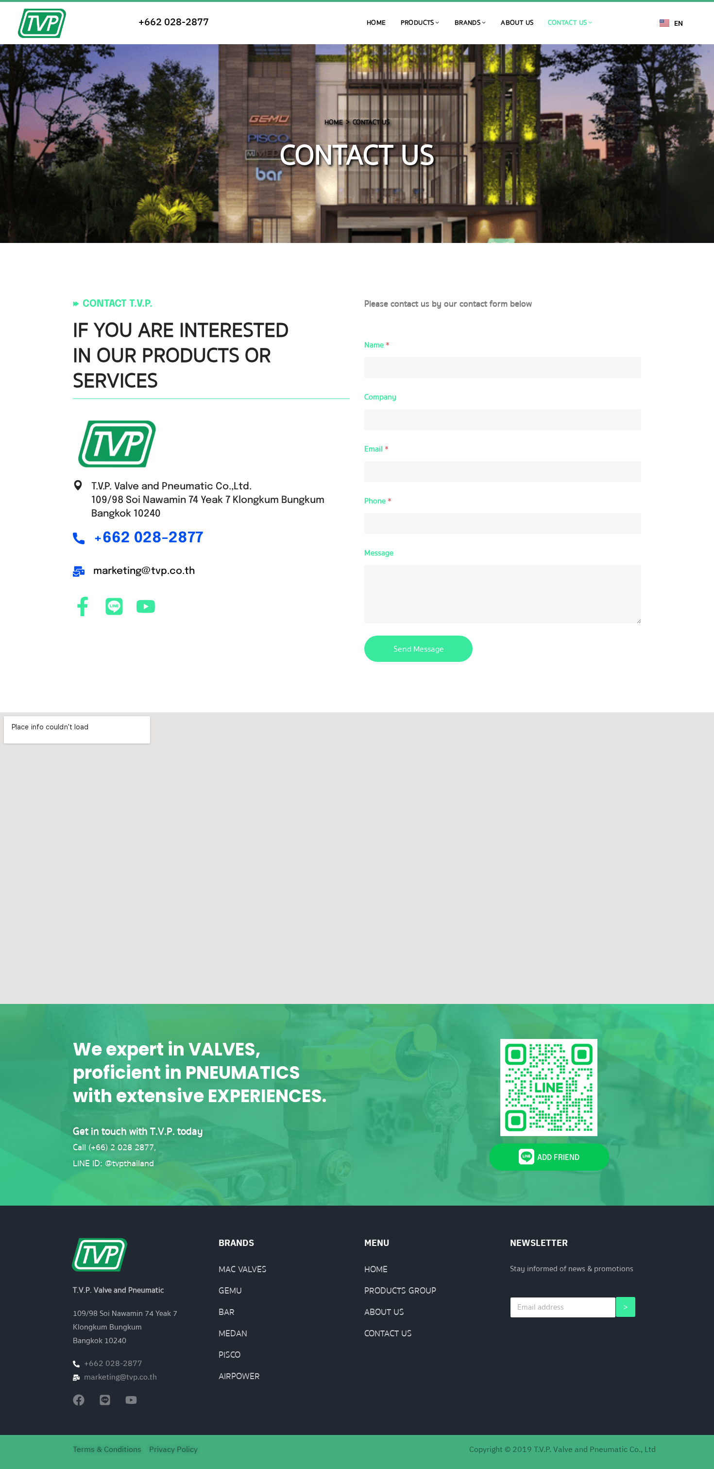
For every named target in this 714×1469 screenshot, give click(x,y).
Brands (467, 22)
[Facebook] (79, 1400)
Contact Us (567, 22)
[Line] (114, 606)
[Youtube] (145, 606)
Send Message (418, 649)
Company (380, 397)
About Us (517, 22)
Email (376, 449)
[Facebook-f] (82, 606)
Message (378, 553)
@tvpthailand (129, 1164)
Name (377, 345)
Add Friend (558, 1158)
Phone (377, 501)
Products (417, 22)
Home (376, 22)
